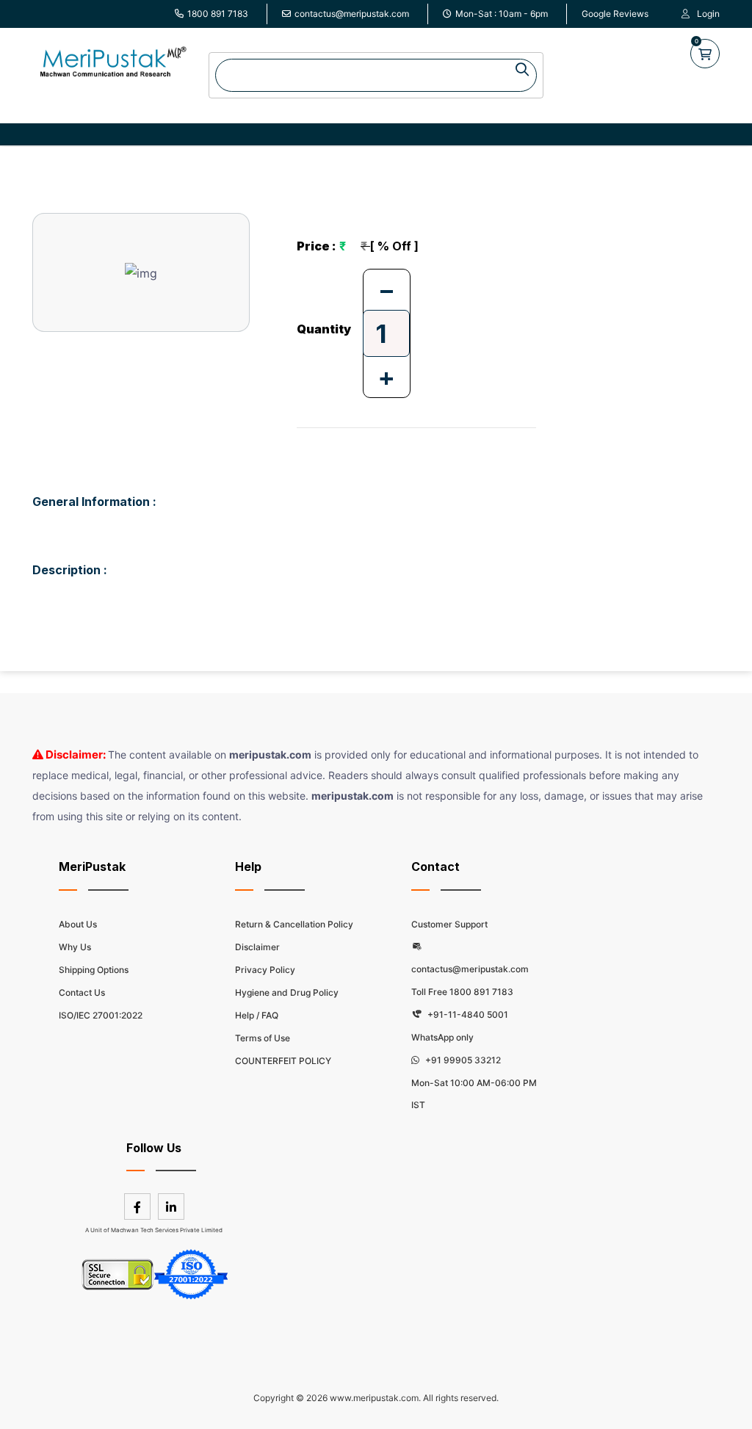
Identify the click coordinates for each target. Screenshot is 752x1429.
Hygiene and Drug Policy (287, 992)
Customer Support (449, 924)
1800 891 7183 (217, 13)
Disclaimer (257, 946)
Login (708, 13)
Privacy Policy (265, 969)
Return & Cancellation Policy (294, 924)
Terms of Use (262, 1037)
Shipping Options (94, 969)
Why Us (75, 946)
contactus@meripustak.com (351, 13)
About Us (78, 924)
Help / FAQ (256, 1015)
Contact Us (82, 992)
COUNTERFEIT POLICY (283, 1060)
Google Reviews (615, 13)
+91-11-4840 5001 (466, 1014)
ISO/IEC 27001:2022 (100, 1015)
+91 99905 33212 (462, 1060)
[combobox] (376, 75)
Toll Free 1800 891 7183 (462, 991)
